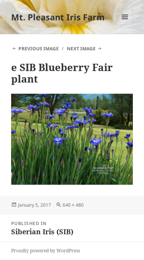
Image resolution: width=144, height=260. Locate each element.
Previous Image (38, 48)
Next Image (81, 48)
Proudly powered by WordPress (45, 250)
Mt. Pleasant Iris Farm (58, 17)
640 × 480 (73, 205)
